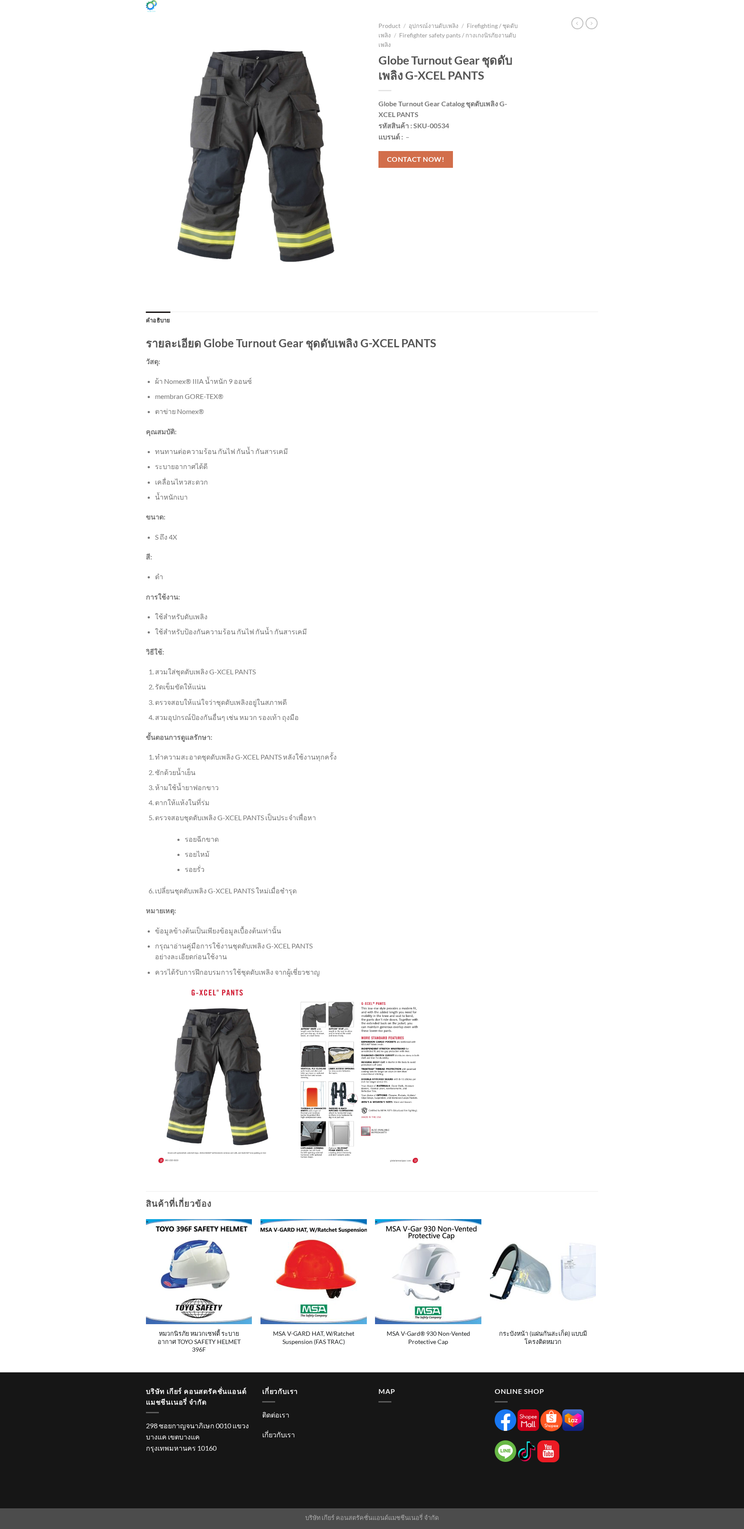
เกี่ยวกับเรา (278, 1434)
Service (307, 12)
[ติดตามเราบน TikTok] (530, 11)
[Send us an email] (542, 11)
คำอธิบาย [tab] (158, 320)
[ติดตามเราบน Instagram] (519, 11)
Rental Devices (353, 12)
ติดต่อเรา (275, 1415)
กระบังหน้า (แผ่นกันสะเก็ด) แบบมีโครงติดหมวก (543, 1337)
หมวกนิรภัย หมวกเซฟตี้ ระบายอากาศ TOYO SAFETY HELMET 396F (199, 1341)
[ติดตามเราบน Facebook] (508, 11)
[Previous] (146, 1294)
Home (211, 12)
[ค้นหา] (584, 11)
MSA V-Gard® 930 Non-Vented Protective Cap (428, 1337)
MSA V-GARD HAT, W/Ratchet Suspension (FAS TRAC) (313, 1337)
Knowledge (401, 12)
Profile (238, 12)
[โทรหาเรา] (553, 11)
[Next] (595, 1294)
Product (270, 12)
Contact (445, 12)
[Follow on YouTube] (564, 11)
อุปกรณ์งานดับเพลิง (434, 25)
